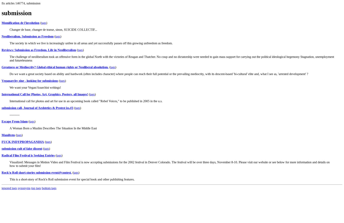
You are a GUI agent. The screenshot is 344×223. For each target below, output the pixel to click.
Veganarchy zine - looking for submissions (30, 80)
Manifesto (8, 135)
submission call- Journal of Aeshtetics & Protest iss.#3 (37, 108)
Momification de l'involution (20, 23)
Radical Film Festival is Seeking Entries (28, 155)
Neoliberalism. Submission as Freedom (28, 36)
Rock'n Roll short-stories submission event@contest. (37, 172)
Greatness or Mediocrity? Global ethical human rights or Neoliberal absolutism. (55, 67)
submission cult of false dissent (22, 148)
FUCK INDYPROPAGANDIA (23, 142)
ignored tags (9, 188)
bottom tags (49, 188)
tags (43, 23)
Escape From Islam (15, 121)
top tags (36, 188)
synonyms (24, 188)
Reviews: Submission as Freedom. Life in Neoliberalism (39, 50)
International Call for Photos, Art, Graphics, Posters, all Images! (45, 94)
